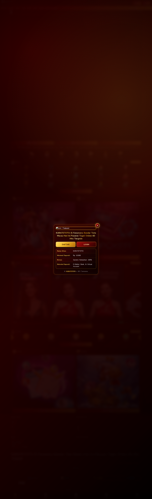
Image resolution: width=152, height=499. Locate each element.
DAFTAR (65, 244)
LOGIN (86, 244)
